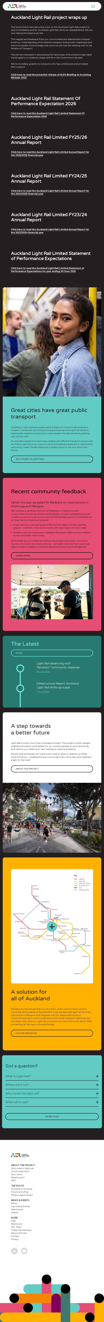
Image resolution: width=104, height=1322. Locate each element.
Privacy (15, 1239)
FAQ (13, 1180)
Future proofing (19, 1192)
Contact (15, 1236)
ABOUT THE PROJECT (23, 1165)
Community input (20, 1171)
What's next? (18, 1177)
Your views (16, 1174)
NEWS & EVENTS (20, 1200)
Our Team (16, 1227)
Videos (14, 1212)
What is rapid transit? (22, 1195)
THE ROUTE (17, 1185)
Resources (16, 1224)
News (14, 1203)
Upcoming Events (20, 1206)
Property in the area (21, 1189)
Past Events (17, 1209)
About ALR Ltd (19, 1233)
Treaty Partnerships (21, 1230)
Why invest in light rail (22, 1168)
